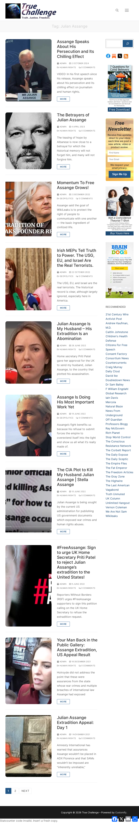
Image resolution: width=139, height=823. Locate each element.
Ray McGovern (115, 428)
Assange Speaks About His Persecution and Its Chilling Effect (75, 49)
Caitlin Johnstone (117, 332)
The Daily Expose (117, 454)
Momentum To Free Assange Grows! (75, 185)
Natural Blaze (114, 406)
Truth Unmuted (115, 494)
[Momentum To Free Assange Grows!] (28, 208)
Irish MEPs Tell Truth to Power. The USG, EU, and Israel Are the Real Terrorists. (76, 258)
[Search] (128, 43)
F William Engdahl (117, 389)
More (63, 99)
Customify (120, 812)
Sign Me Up (119, 174)
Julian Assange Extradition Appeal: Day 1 (75, 722)
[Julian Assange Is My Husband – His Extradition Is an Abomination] (28, 352)
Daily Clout (113, 371)
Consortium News (117, 358)
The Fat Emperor (116, 468)
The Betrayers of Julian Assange (73, 117)
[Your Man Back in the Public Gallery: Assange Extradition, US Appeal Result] (28, 671)
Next (25, 791)
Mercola (111, 402)
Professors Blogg (117, 424)
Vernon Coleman (116, 507)
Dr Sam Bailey (115, 384)
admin (62, 63)
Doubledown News (118, 380)
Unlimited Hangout (118, 503)
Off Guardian (114, 419)
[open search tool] (117, 10)
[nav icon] (126, 10)
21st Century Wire (117, 314)
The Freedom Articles (119, 472)
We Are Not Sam (116, 511)
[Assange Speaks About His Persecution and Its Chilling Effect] (28, 70)
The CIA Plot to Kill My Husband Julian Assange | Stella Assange (75, 477)
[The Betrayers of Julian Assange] (28, 140)
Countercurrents (116, 362)
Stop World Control (118, 437)
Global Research (116, 393)
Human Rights (67, 67)
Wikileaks (112, 516)
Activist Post (114, 318)
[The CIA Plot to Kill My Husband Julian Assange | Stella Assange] (28, 500)
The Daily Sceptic (117, 459)
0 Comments (88, 67)
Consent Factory (116, 354)
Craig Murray (114, 367)
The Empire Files (116, 463)
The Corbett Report (118, 450)
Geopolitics (66, 198)
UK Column (113, 498)
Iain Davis (112, 397)
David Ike (112, 375)
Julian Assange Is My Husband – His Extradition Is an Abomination (74, 331)
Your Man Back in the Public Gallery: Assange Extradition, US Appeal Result (77, 647)
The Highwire (114, 481)
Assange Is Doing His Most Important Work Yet (75, 402)
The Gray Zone (115, 476)
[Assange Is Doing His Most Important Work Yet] (28, 425)
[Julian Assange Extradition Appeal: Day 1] (28, 746)
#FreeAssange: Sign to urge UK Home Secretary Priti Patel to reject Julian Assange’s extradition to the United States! (76, 562)
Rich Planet (113, 432)
